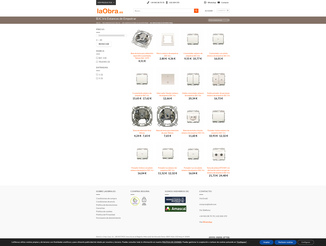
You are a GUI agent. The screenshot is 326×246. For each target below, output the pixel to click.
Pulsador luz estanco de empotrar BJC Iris (167, 169)
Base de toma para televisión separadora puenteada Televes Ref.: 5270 (142, 55)
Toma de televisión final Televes (142, 131)
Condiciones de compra (106, 198)
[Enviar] (196, 11)
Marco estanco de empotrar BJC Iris (167, 54)
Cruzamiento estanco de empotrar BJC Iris (142, 94)
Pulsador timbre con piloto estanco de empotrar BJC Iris (142, 169)
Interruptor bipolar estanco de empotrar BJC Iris (167, 94)
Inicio (98, 23)
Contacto (225, 2)
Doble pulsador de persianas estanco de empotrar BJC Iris (218, 94)
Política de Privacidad (105, 214)
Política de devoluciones (106, 205)
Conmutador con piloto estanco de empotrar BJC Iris (218, 54)
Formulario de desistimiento (108, 218)
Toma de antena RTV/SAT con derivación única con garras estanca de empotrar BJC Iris (218, 170)
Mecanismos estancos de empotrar (135, 23)
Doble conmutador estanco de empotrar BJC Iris (193, 94)
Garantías (100, 208)
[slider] (97, 35)
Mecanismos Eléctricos (111, 23)
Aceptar (266, 242)
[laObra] (113, 11)
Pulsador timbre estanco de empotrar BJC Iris (218, 131)
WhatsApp (212, 2)
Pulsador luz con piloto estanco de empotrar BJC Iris (193, 169)
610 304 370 (174, 2)
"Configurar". (241, 242)
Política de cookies (104, 211)
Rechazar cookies (285, 242)
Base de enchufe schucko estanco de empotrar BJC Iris (193, 131)
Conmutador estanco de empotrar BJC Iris (193, 54)
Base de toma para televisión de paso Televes (167, 131)
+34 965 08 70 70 (157, 2)
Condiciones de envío (105, 201)
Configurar (305, 242)
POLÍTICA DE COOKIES (172, 242)
